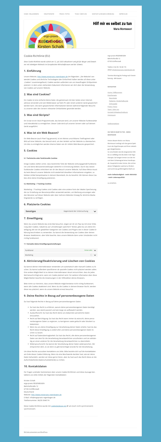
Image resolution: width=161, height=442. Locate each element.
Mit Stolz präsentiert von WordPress (35, 432)
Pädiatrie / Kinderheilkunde (118, 101)
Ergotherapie (49, 14)
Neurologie (113, 98)
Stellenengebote (113, 123)
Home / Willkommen (31, 14)
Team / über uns (81, 14)
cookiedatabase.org (58, 406)
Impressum (123, 14)
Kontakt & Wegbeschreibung (103, 14)
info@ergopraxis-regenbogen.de (123, 70)
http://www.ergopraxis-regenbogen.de (52, 76)
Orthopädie (113, 104)
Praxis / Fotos (64, 14)
